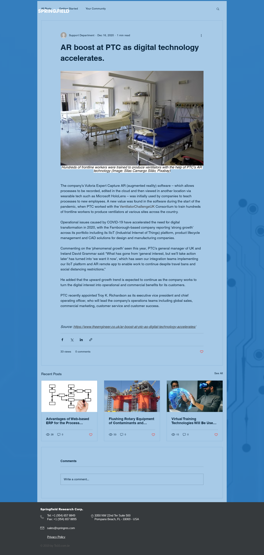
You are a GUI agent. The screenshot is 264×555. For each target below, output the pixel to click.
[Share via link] (91, 339)
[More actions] (201, 35)
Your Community (96, 8)
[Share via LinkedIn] (81, 339)
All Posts (46, 8)
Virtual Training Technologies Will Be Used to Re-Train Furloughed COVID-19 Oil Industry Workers (193, 421)
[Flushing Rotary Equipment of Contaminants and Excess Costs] (132, 396)
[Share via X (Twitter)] (72, 339)
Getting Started (68, 8)
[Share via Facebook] (62, 339)
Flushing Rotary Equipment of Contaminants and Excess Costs (131, 421)
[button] (218, 8)
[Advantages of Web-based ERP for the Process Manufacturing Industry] (69, 396)
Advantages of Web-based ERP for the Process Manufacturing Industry (67, 421)
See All (218, 373)
